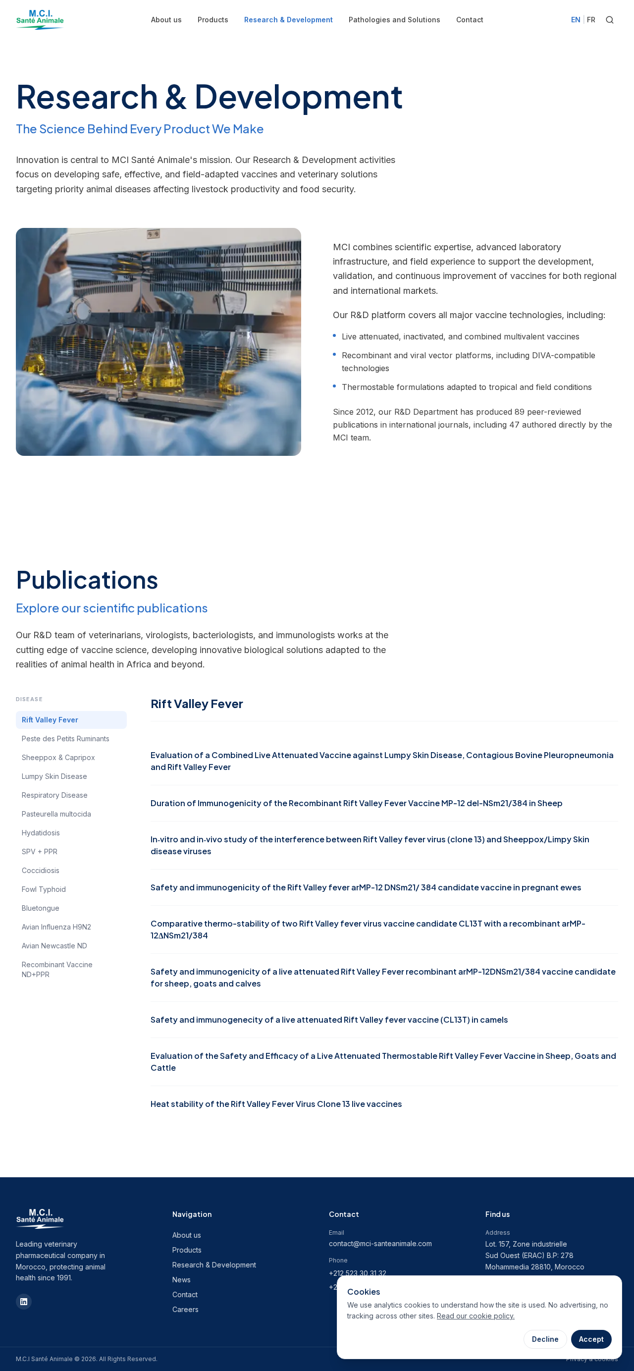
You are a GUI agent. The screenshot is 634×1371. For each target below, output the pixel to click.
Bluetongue (40, 908)
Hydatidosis (41, 833)
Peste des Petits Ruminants (65, 739)
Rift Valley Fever (50, 720)
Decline (545, 1339)
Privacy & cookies (592, 1359)
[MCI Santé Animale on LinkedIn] (24, 1302)
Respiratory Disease (55, 795)
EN (576, 19)
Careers (185, 1309)
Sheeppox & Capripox (58, 758)
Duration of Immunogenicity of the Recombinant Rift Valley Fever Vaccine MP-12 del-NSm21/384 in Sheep (357, 803)
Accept (591, 1339)
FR (591, 19)
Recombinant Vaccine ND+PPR (57, 970)
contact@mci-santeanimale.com (380, 1243)
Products (213, 19)
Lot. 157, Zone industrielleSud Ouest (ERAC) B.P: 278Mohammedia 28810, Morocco (534, 1255)
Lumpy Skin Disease (54, 776)
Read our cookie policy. (476, 1316)
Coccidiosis (40, 871)
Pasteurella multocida (56, 814)
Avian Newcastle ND (54, 946)
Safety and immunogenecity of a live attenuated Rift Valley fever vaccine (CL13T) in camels (329, 1019)
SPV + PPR (39, 852)
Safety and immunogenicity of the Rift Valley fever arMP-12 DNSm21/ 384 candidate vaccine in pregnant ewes (366, 887)
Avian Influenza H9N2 (56, 927)
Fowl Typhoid (44, 889)
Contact (469, 19)
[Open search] (609, 19)
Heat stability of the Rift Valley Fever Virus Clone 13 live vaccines (276, 1103)
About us (166, 19)
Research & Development (288, 19)
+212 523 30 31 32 (357, 1273)
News (181, 1279)
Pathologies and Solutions (394, 19)
